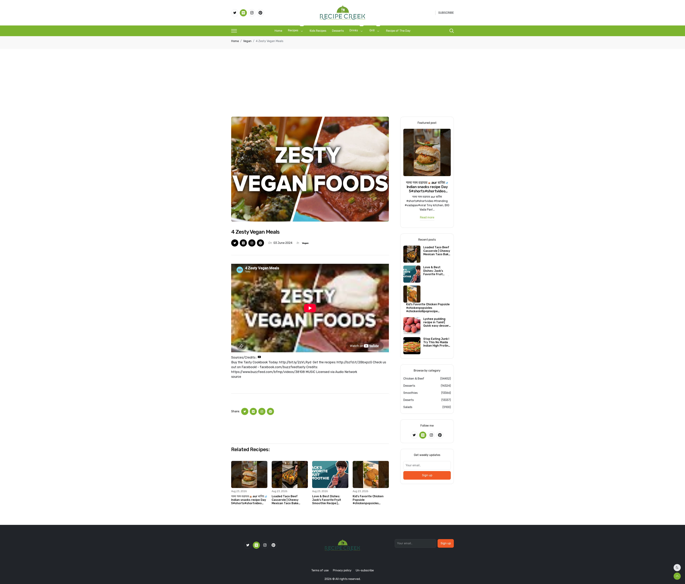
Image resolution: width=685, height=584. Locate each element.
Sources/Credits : (244, 357)
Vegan (247, 41)
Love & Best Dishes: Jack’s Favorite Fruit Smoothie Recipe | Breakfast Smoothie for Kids (329, 500)
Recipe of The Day (398, 30)
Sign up (427, 475)
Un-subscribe (365, 570)
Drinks (353, 30)
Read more (427, 217)
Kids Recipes (318, 30)
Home (278, 30)
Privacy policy (342, 570)
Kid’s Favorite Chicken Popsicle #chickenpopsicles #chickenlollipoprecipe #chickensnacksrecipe (368, 500)
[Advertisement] (342, 90)
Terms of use (320, 570)
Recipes (293, 30)
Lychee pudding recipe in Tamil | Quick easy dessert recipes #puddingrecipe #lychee (436, 322)
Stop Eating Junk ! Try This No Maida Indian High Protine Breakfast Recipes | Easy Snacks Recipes (436, 342)
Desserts (338, 30)
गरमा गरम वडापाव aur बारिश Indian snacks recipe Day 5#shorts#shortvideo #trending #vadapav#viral (248, 500)
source (236, 377)
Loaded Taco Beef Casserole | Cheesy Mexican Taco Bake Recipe (285, 500)
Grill (372, 30)
